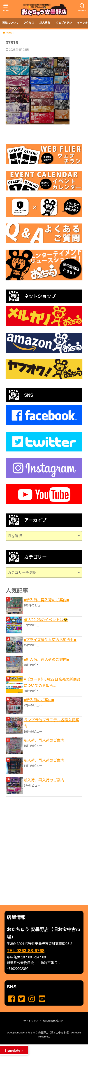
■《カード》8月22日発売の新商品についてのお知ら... (52, 682)
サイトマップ (30, 1021)
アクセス (29, 22)
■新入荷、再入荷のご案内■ (46, 600)
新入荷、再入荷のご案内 (44, 740)
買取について (10, 22)
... (40, 1045)
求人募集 (44, 22)
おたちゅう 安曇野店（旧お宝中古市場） (48, 1032)
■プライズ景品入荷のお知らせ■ (50, 640)
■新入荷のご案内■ (39, 700)
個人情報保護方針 (53, 1021)
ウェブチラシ (64, 22)
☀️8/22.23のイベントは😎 (46, 620)
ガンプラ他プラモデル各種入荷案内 (51, 723)
